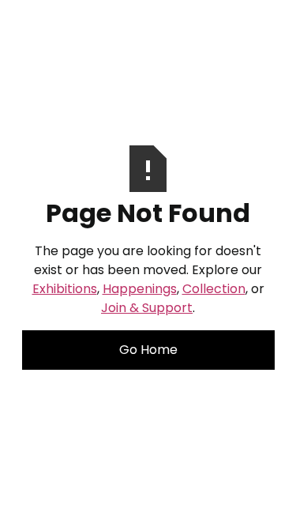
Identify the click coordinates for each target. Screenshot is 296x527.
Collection (213, 289)
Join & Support (147, 308)
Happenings (140, 289)
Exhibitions (64, 289)
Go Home (148, 350)
